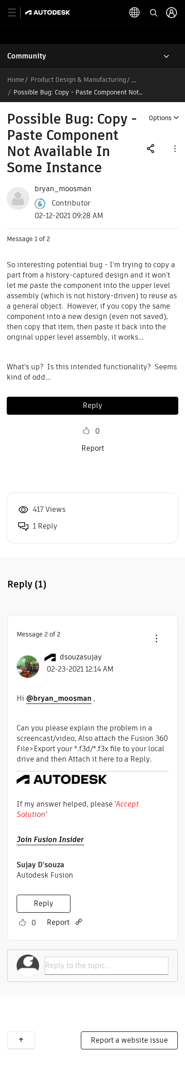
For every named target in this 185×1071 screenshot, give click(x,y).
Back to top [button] (21, 1040)
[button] (174, 148)
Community (26, 56)
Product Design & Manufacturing (78, 79)
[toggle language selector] (134, 12)
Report (92, 448)
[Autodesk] (48, 12)
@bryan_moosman (59, 698)
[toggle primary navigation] (17, 12)
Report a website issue (129, 1040)
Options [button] (160, 117)
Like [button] (86, 431)
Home (15, 79)
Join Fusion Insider (50, 839)
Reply (92, 405)
